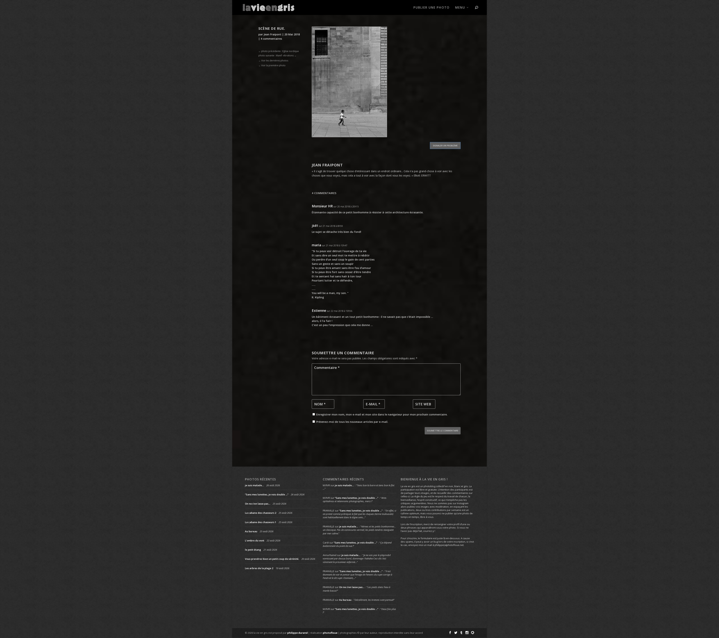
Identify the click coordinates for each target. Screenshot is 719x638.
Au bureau (251, 531)
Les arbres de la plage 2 (259, 568)
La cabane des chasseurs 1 (260, 522)
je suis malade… (254, 485)
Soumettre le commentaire (442, 430)
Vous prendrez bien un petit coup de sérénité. (272, 559)
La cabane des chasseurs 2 (260, 512)
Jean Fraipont (272, 34)
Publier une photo (431, 8)
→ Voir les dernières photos (273, 60)
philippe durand (297, 632)
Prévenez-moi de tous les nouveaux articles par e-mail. (352, 422)
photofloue (330, 632)
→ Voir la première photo (272, 65)
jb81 (315, 226)
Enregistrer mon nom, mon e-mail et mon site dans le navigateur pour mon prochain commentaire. (382, 414)
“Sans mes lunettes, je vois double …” (266, 494)
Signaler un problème (445, 145)
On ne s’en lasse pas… (257, 503)
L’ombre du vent (254, 540)
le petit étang (253, 549)
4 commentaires (271, 38)
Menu (460, 8)
